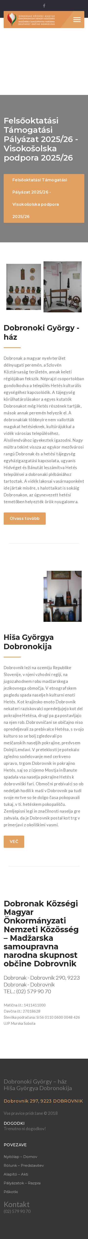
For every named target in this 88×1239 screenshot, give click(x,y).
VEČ (14, 841)
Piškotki (11, 1191)
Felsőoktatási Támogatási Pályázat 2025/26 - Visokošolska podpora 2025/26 (39, 198)
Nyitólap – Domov (20, 1156)
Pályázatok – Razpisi (22, 1183)
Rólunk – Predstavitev (24, 1165)
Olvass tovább (25, 518)
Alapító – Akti (16, 1174)
